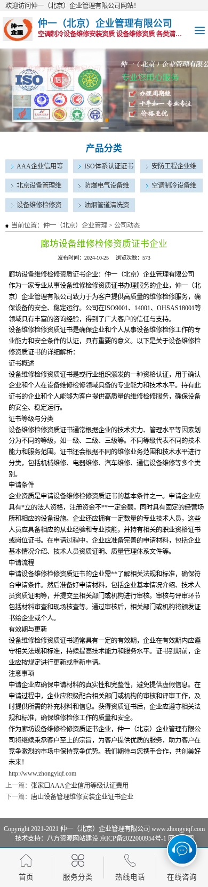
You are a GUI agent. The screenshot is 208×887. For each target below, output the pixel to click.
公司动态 (127, 225)
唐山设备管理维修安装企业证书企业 (82, 797)
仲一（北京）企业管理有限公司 (105, 829)
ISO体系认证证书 (108, 166)
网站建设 (85, 838)
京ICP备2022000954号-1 (133, 838)
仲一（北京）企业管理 (75, 225)
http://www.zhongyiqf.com (42, 773)
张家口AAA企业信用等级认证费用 (80, 785)
